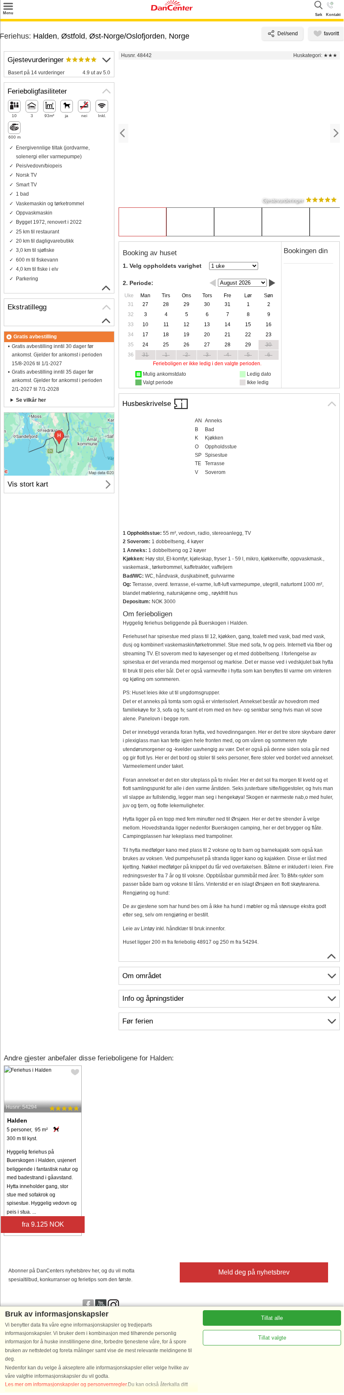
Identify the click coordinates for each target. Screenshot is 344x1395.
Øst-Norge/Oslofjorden (127, 36)
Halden (45, 36)
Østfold (73, 36)
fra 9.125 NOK (43, 1224)
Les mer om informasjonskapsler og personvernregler (66, 1384)
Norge (179, 36)
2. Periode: (138, 283)
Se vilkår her (31, 400)
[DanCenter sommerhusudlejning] (172, 9)
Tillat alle (272, 1318)
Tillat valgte (272, 1338)
